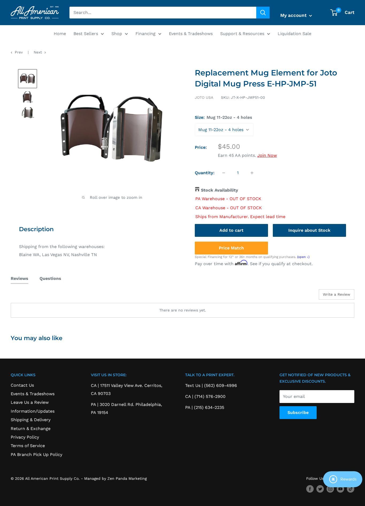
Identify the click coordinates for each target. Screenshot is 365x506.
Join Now (267, 155)
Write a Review (336, 294)
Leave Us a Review (30, 402)
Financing (145, 33)
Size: (223, 117)
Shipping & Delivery (31, 419)
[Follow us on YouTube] (340, 489)
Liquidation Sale (294, 33)
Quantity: (205, 172)
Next (38, 52)
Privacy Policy (25, 437)
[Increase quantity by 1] (252, 172)
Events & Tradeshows (191, 33)
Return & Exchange (31, 428)
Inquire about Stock (309, 230)
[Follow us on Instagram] (330, 489)
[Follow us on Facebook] (310, 489)
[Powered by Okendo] (35, 296)
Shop (116, 33)
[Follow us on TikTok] (350, 489)
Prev (19, 52)
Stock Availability (219, 190)
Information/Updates (33, 411)
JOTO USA (204, 97)
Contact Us (22, 385)
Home (60, 33)
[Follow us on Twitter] (320, 489)
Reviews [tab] (19, 278)
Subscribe (298, 412)
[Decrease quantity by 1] (223, 172)
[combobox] (162, 12)
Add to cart (231, 230)
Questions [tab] (50, 278)
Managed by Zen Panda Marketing (115, 478)
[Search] (263, 12)
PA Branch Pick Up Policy (36, 454)
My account (294, 15)
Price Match (231, 247)
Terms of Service (28, 445)
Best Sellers (85, 33)
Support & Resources (242, 33)
